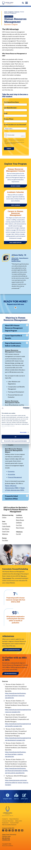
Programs (17, 11)
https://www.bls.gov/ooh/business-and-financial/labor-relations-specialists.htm (15, 754)
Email (5, 113)
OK (15, 436)
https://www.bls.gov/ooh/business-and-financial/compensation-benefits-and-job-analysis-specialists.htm (16, 771)
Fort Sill (18, 534)
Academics (11, 11)
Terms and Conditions (7, 845)
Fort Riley (5, 540)
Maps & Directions (14, 819)
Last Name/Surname (10, 108)
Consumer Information (8, 821)
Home (5, 11)
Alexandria (19, 517)
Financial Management (15, 477)
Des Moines (5, 529)
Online (4, 517)
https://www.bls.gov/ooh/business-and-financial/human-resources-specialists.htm (15, 695)
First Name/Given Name (11, 102)
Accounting (11, 474)
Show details (23, 432)
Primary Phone (8, 119)
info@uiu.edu (6, 840)
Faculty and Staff (14, 822)
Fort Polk (19, 525)
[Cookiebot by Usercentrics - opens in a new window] (23, 408)
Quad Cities (5, 531)
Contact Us (5, 819)
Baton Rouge (20, 520)
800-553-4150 (6, 838)
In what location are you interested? (15, 124)
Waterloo (5, 534)
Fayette (4, 524)
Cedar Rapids (6, 526)
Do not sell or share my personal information (15, 441)
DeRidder (19, 522)
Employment (5, 822)
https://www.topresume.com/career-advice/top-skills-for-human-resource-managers (16, 782)
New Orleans (20, 528)
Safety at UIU (18, 821)
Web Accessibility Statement (9, 824)
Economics (11, 471)
